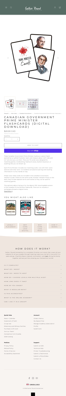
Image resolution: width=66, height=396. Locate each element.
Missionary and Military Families (15, 326)
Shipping (6, 133)
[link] (55, 7)
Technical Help (38, 348)
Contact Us (37, 359)
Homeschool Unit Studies (12, 334)
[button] (6, 7)
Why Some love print (40, 227)
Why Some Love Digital (25, 227)
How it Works (54, 226)
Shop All (6, 113)
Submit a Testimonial (41, 353)
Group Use (7, 323)
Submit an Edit (39, 346)
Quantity (7, 136)
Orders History (38, 318)
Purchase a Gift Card (11, 329)
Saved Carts (38, 329)
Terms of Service (9, 351)
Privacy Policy (8, 346)
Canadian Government (25, 113)
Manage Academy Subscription (44, 323)
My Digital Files (39, 321)
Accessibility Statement (12, 353)
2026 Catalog (8, 336)
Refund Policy (8, 348)
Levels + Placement (11, 226)
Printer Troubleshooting (42, 351)
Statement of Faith (10, 321)
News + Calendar (9, 318)
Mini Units (14, 113)
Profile (36, 326)
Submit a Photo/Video (41, 356)
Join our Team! (9, 331)
